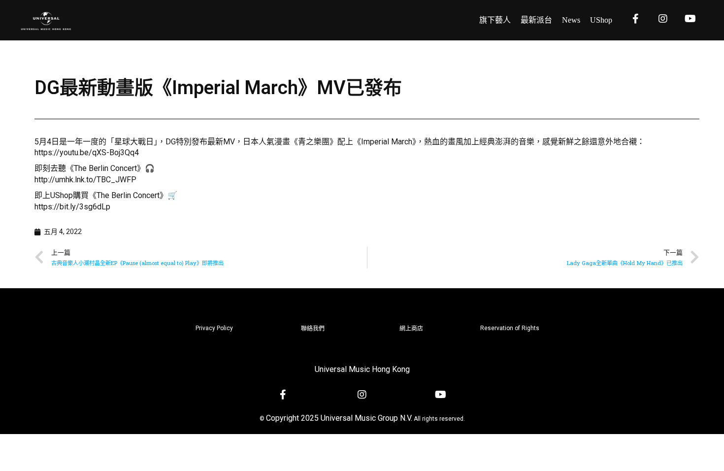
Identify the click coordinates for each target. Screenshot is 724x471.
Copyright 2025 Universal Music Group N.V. (339, 418)
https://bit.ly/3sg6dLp (72, 206)
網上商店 (411, 328)
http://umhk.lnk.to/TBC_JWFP (85, 179)
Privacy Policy (214, 328)
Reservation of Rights (509, 328)
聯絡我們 (313, 328)
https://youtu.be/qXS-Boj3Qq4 (86, 152)
